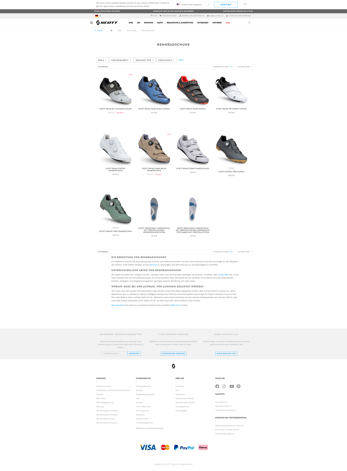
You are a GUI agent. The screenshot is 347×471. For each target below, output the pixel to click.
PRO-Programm (142, 410)
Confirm (226, 4)
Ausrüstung (131, 30)
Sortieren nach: (244, 66)
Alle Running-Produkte (105, 418)
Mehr (181, 60)
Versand (139, 390)
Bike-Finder (100, 398)
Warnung (100, 406)
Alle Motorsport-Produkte (106, 422)
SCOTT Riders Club (143, 406)
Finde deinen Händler (173, 353)
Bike (131, 22)
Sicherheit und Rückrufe (185, 402)
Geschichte (180, 386)
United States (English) (190, 4)
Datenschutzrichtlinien (185, 398)
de (100, 16)
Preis (101, 60)
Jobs (177, 390)
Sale (228, 22)
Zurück (99, 30)
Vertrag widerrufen (143, 386)
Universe (217, 22)
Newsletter (140, 414)
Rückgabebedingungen (145, 394)
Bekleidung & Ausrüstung (180, 22)
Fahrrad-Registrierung (105, 402)
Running (148, 22)
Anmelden (134, 353)
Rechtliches (180, 394)
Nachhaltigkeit (181, 410)
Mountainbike (117, 305)
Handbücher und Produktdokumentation (113, 390)
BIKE (120, 30)
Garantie (99, 394)
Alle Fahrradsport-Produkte (107, 410)
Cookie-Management (144, 422)
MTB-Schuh (176, 305)
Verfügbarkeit (119, 60)
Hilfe (138, 398)
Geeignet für (143, 60)
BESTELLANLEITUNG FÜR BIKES (107, 11)
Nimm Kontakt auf (226, 353)
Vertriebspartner (182, 406)
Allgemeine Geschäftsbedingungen (150, 428)
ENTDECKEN (202, 22)
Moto (160, 22)
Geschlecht (165, 60)
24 (231, 67)
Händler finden (142, 418)
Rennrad (153, 264)
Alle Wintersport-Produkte (106, 414)
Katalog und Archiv (103, 386)
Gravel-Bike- (223, 274)
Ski (138, 22)
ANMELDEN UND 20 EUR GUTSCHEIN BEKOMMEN (173, 11)
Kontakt (139, 402)
